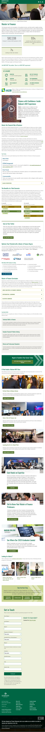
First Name (6, 616)
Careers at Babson (19, 708)
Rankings (31, 706)
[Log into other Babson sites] (39, 2)
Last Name (6, 621)
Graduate (4, 2)
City (5, 661)
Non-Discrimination (33, 708)
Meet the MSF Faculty (13, 519)
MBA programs (35, 282)
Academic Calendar (33, 701)
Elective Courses (11, 298)
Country (6, 651)
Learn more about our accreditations (19, 91)
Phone (5, 642)
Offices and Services (19, 704)
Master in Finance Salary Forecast (21, 578)
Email (5, 626)
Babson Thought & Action (8, 398)
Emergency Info (32, 704)
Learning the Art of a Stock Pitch (11, 445)
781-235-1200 (32, 620)
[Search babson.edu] (40, 2)
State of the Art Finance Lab (9, 418)
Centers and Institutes (33, 709)
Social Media (32, 703)
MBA (42, 141)
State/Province (7, 656)
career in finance (24, 136)
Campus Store (18, 706)
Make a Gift (18, 701)
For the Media (18, 709)
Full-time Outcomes (7, 274)
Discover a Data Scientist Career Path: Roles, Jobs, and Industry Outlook (8, 579)
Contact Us (4, 706)
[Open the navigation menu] (42, 2)
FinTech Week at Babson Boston (10, 391)
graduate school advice (17, 558)
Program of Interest (8, 632)
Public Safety (18, 703)
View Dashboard (12, 551)
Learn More (12, 487)
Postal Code (6, 667)
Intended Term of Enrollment (10, 637)
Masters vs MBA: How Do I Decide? (36, 578)
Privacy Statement (6, 728)
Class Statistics (11, 183)
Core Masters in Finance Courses (16, 290)
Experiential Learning (12, 294)
